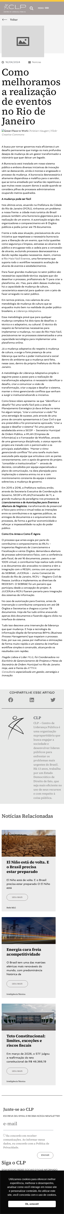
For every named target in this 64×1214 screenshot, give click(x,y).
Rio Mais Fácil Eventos (17, 258)
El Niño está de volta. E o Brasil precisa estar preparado (28, 866)
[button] (31, 8)
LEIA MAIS (17, 897)
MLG (30, 657)
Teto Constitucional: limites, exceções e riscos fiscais (26, 1040)
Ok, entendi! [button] (32, 1204)
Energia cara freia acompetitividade (24, 952)
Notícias (36, 62)
